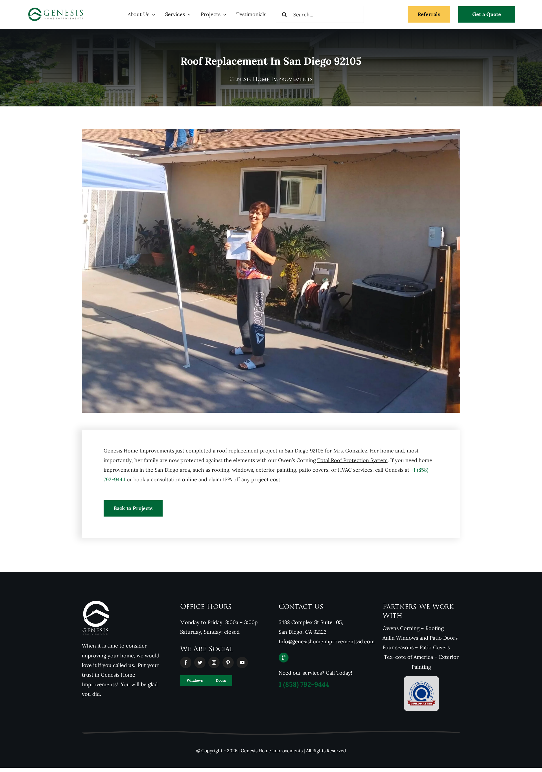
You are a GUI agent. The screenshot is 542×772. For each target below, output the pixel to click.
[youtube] (242, 662)
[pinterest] (228, 662)
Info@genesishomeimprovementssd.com (327, 641)
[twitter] (200, 662)
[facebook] (185, 662)
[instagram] (214, 662)
